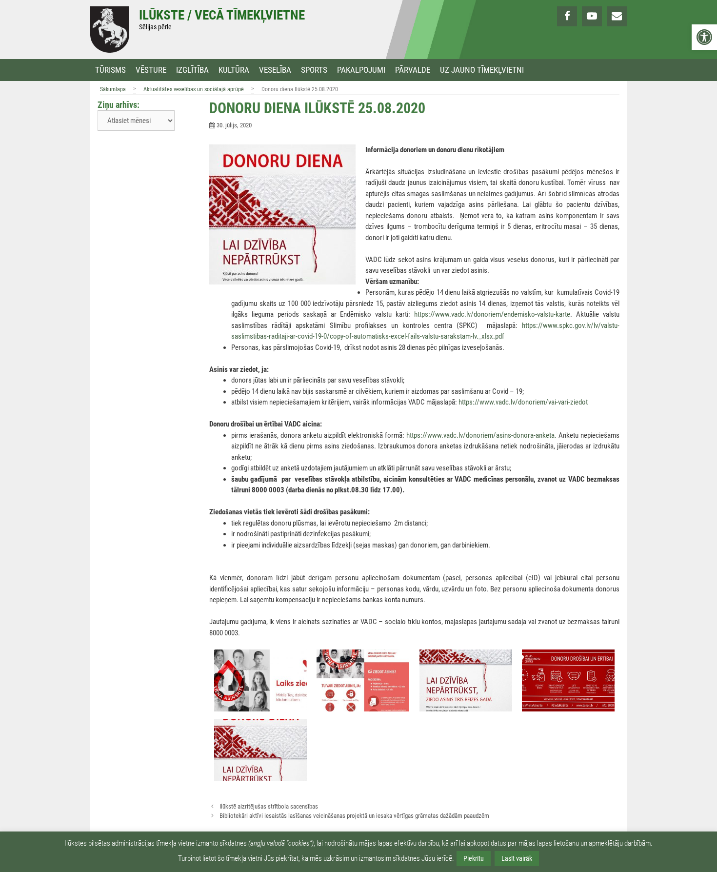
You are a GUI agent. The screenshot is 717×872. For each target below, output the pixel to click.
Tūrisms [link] (110, 70)
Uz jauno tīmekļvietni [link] (482, 70)
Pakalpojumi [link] (361, 70)
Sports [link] (314, 70)
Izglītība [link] (192, 70)
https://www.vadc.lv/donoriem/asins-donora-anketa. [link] (481, 435)
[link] (704, 37)
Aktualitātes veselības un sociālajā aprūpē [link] (193, 89)
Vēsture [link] (151, 70)
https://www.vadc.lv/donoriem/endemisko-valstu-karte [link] (492, 314)
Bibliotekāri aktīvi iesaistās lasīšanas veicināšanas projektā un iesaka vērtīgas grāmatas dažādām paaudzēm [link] (354, 815)
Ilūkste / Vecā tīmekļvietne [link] (222, 15)
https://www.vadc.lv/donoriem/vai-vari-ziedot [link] (523, 402)
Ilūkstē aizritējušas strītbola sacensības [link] (268, 806)
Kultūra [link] (234, 70)
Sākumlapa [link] (113, 89)
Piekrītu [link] (473, 858)
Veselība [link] (275, 70)
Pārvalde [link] (412, 70)
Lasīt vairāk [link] (516, 858)
